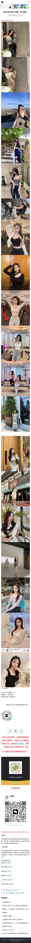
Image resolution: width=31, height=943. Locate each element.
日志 (17, 14)
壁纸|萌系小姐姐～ (7, 926)
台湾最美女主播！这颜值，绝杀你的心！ (13, 919)
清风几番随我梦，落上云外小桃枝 (15, 893)
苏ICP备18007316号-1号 (24, 939)
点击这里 (20, 744)
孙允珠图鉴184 (6, 902)
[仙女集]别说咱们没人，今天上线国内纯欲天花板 (15, 923)
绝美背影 (4, 912)
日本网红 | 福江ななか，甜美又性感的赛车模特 (14, 905)
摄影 (14, 14)
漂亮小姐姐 (21, 14)
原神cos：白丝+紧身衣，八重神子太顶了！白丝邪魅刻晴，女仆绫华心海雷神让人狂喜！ (16, 909)
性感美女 (11, 14)
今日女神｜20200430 (8, 930)
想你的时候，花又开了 (12, 890)
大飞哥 (18, 940)
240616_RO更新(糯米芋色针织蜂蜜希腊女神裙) (15, 933)
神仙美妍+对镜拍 (7, 916)
